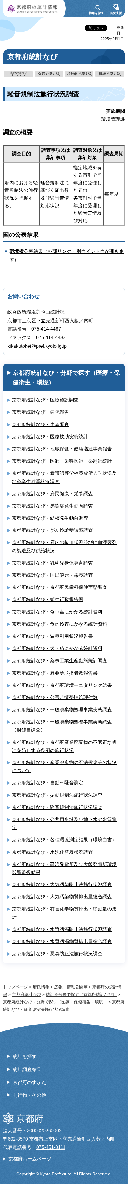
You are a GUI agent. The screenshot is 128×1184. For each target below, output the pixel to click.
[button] (96, 8)
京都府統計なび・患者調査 (40, 424)
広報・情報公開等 (71, 986)
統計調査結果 (27, 1069)
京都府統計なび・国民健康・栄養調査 (52, 575)
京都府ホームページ (29, 1158)
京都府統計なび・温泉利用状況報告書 (52, 636)
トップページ (15, 986)
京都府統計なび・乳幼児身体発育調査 (52, 562)
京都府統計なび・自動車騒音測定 (47, 782)
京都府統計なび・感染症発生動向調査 (52, 505)
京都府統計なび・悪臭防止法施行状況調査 (57, 953)
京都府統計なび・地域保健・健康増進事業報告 (62, 448)
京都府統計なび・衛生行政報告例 (47, 599)
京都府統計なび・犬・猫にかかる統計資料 (57, 648)
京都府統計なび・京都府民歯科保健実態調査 (59, 587)
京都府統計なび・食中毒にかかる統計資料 (57, 611)
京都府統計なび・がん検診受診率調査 (52, 530)
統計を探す (25, 1056)
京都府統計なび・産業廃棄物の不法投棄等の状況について (64, 766)
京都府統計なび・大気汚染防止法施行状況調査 (62, 884)
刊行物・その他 (29, 1095)
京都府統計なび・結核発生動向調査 (50, 518)
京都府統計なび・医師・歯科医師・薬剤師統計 (62, 461)
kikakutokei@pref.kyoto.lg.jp (37, 346)
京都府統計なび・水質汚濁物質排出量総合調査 (62, 941)
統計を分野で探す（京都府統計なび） (81, 994)
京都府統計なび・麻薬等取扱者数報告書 (55, 673)
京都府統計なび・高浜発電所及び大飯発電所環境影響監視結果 (64, 868)
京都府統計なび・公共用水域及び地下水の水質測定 (64, 823)
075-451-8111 (50, 1147)
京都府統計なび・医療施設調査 (45, 399)
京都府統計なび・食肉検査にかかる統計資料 (59, 624)
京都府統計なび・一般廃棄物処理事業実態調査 (62, 709)
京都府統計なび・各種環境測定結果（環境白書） (64, 839)
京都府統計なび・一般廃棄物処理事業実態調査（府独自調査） (62, 725)
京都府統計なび (26, 994)
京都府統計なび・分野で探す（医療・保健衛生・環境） (66, 377)
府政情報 (41, 986)
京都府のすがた (29, 1082)
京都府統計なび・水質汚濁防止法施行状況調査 (62, 929)
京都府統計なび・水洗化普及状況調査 (52, 852)
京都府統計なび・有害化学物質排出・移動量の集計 (64, 912)
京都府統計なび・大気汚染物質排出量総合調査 (62, 896)
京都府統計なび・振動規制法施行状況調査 (57, 795)
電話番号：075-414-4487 (34, 328)
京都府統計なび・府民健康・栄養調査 (52, 493)
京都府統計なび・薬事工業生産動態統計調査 (59, 660)
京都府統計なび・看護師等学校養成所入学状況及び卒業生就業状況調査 (64, 477)
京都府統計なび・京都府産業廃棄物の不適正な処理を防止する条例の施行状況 (64, 746)
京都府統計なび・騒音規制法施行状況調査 (57, 807)
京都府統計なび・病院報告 (40, 412)
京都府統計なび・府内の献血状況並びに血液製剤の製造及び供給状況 (64, 546)
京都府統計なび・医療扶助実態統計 (50, 436)
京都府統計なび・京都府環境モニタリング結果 (62, 685)
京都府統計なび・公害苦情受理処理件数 (55, 697)
